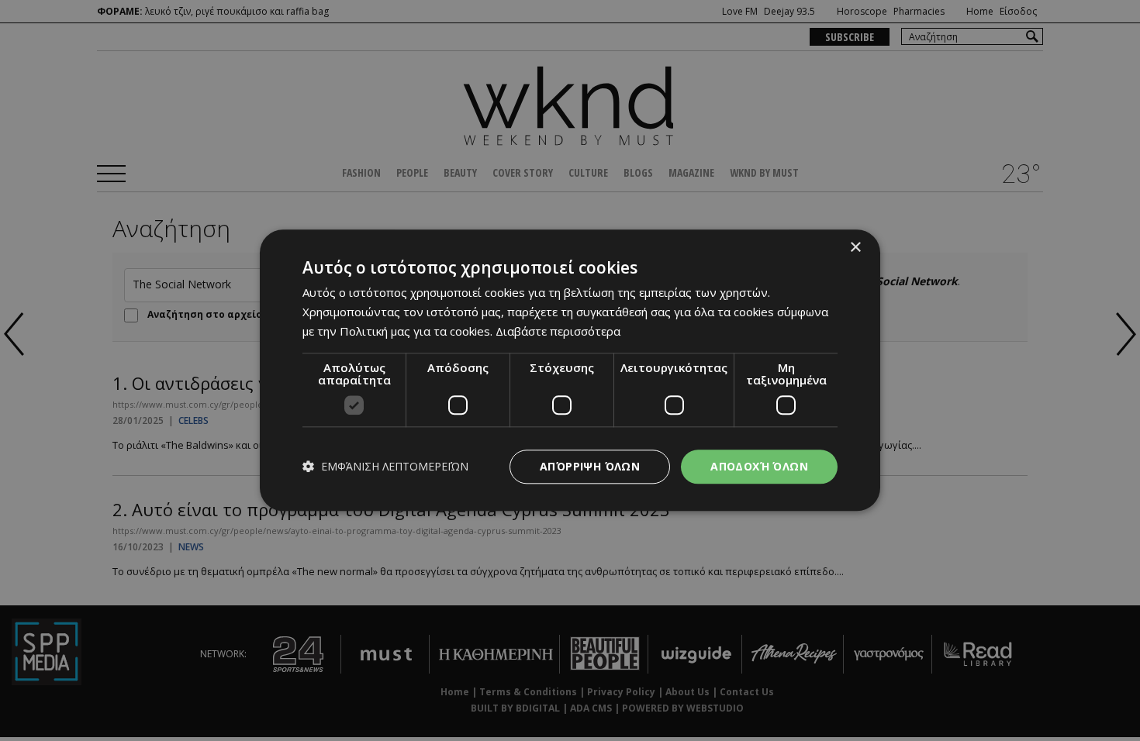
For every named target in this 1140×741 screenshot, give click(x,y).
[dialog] (570, 370)
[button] (385, 467)
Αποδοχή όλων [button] (759, 466)
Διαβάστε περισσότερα (558, 331)
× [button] (855, 247)
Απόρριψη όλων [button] (590, 466)
